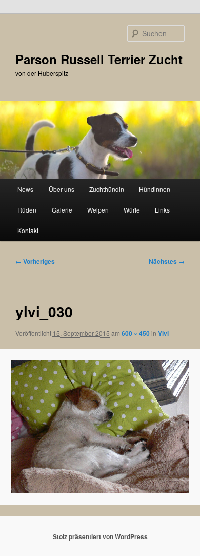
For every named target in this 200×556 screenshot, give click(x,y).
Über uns (61, 189)
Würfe (132, 209)
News (25, 189)
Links (162, 209)
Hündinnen (154, 189)
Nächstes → (167, 261)
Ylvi (163, 333)
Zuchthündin (106, 189)
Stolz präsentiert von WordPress (100, 536)
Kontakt (27, 230)
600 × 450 (136, 333)
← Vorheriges (35, 261)
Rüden (26, 209)
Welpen (98, 209)
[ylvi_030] (100, 427)
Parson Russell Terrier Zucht (99, 59)
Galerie (62, 209)
